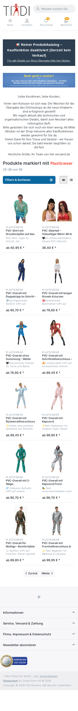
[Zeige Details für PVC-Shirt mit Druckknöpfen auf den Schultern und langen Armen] (21, 208)
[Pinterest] (39, 597)
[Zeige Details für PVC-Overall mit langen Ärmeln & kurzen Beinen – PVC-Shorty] (57, 271)
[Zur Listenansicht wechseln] (71, 180)
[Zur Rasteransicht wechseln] (63, 180)
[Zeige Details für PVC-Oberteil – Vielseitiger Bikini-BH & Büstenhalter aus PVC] (57, 208)
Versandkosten (49, 676)
